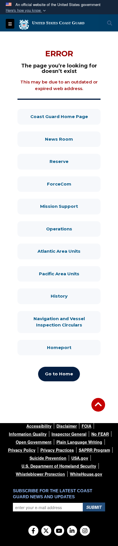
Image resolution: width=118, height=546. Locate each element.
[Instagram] (85, 531)
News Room (73, 139)
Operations (73, 229)
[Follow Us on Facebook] (33, 531)
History (76, 296)
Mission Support (70, 206)
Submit (94, 507)
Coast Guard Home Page (65, 116)
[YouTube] (59, 531)
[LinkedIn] (72, 531)
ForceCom (74, 184)
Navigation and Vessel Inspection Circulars (67, 322)
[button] (26, 10)
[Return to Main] (98, 408)
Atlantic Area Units (69, 251)
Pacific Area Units (70, 273)
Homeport (74, 347)
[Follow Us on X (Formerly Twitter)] (46, 531)
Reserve (75, 161)
